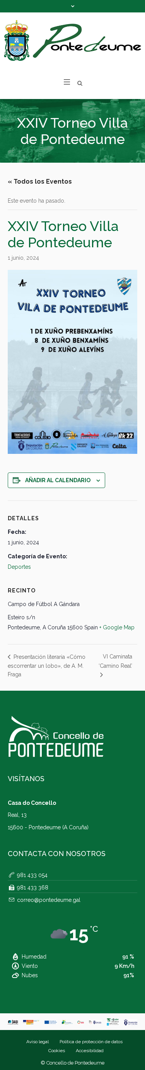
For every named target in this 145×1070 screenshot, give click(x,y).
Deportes (19, 567)
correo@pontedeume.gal (48, 900)
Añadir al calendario (57, 480)
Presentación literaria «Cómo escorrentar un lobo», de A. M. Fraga (46, 666)
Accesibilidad (90, 1050)
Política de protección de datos (91, 1041)
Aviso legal (37, 1041)
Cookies (56, 1050)
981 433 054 (32, 875)
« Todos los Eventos (40, 181)
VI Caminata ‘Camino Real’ (115, 661)
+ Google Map (117, 627)
